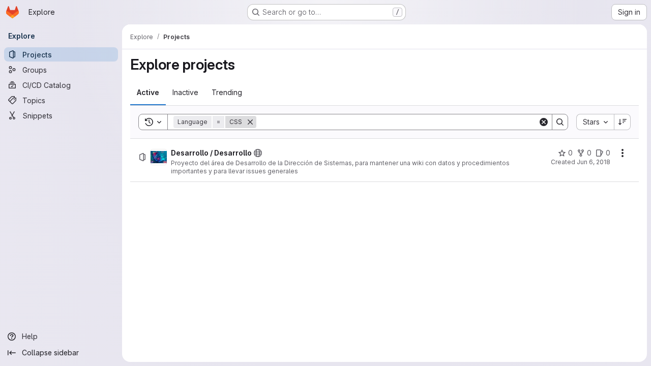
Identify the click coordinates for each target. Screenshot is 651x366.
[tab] (148, 92)
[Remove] (250, 122)
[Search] (560, 122)
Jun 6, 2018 (593, 162)
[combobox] (595, 122)
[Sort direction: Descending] (622, 122)
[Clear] (544, 122)
